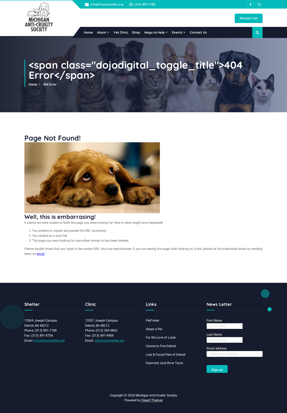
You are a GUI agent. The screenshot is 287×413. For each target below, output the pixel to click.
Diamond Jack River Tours (164, 363)
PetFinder (152, 320)
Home (88, 32)
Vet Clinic (121, 32)
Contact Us (198, 32)
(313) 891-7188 (145, 4)
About (101, 32)
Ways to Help (154, 32)
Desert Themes (152, 400)
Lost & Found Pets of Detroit (165, 354)
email (41, 254)
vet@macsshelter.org (109, 340)
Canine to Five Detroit (161, 346)
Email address (216, 348)
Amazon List (249, 18)
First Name (214, 320)
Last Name (214, 334)
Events (177, 32)
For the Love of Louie (161, 337)
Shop (136, 32)
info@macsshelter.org (106, 4)
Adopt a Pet (154, 329)
